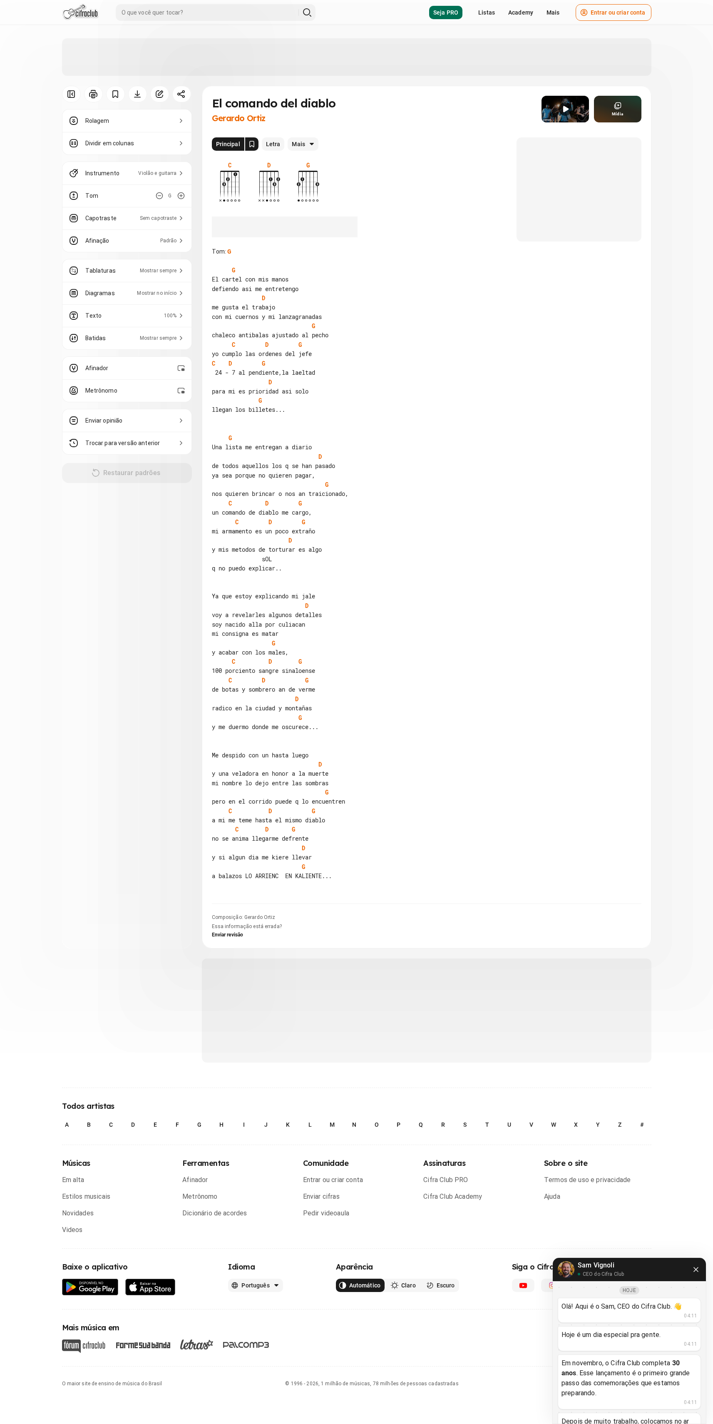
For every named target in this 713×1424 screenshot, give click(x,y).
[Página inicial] (80, 12)
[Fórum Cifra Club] (83, 1346)
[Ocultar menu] (71, 94)
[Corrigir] (159, 94)
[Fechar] (696, 1269)
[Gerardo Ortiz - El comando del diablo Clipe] (565, 109)
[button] (565, 109)
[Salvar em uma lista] (115, 94)
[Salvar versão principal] (251, 144)
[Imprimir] (93, 94)
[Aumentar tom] (181, 195)
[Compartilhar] (181, 94)
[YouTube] (523, 1285)
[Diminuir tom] (159, 195)
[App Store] (150, 1287)
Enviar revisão (227, 935)
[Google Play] (90, 1287)
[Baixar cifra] (137, 94)
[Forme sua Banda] (142, 1344)
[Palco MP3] (246, 1345)
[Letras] (196, 1344)
